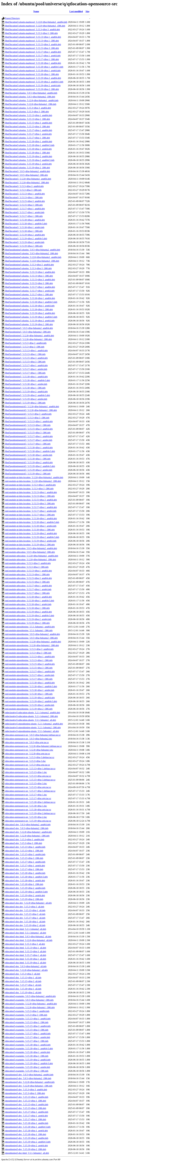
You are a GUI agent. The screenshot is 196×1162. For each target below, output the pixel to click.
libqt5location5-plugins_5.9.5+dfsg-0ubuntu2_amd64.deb (31, 93)
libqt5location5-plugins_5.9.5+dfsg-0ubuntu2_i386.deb (30, 96)
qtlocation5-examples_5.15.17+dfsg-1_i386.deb (26, 1041)
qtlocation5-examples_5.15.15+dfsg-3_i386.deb (26, 1030)
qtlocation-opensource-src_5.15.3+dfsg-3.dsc (25, 761)
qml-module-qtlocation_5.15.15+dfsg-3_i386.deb (27, 582)
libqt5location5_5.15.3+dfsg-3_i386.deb (23, 190)
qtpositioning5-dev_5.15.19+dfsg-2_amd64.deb (26, 1138)
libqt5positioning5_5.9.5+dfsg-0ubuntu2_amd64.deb (29, 328)
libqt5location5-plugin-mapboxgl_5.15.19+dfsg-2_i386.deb (32, 89)
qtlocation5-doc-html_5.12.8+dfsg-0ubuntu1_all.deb (28, 940)
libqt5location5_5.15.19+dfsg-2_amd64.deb (25, 235)
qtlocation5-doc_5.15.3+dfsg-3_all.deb (22, 974)
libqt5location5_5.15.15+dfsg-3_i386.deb (24, 205)
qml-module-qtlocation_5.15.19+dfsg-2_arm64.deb (28, 619)
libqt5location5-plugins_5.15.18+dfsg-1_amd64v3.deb (29, 145)
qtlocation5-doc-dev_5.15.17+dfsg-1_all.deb (25, 918)
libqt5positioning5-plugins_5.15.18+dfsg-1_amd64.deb (30, 298)
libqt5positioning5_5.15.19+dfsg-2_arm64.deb (26, 399)
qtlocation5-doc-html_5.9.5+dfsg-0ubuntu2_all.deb (28, 936)
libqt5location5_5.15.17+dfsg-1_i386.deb (24, 216)
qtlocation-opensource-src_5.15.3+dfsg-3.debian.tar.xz (29, 757)
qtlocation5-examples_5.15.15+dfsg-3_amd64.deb (28, 1026)
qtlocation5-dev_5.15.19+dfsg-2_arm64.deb (25, 895)
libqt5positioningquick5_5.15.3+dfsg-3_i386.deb (27, 417)
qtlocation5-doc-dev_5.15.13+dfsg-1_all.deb (25, 910)
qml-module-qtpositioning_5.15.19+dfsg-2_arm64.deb (29, 705)
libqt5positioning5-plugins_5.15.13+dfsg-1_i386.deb (29, 276)
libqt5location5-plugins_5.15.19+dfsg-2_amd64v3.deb (29, 160)
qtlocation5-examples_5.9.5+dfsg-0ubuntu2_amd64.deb (30, 996)
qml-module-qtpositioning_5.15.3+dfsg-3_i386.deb (28, 653)
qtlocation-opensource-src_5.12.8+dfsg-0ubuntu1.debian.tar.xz (33, 746)
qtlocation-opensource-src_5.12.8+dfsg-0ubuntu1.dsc (29, 750)
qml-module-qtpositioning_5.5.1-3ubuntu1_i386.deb (29, 630)
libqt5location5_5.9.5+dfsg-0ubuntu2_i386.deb (26, 175)
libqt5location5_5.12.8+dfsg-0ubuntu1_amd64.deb (28, 179)
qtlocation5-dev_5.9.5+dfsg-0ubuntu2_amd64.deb (28, 824)
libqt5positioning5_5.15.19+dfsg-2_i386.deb (25, 403)
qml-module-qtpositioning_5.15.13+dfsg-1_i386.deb (29, 660)
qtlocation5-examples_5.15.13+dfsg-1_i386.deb (26, 1022)
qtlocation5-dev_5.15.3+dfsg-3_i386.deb (23, 843)
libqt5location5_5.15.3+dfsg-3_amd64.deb (24, 186)
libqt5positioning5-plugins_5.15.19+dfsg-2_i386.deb (29, 324)
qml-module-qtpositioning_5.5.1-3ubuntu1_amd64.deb (30, 627)
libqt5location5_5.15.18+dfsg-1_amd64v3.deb (26, 223)
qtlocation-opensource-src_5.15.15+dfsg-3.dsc (26, 783)
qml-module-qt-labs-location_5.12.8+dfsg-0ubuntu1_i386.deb (33, 481)
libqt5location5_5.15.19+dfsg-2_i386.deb (24, 246)
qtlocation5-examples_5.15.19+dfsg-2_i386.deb (26, 1071)
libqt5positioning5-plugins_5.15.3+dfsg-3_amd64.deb (29, 264)
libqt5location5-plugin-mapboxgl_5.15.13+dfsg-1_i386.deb (32, 40)
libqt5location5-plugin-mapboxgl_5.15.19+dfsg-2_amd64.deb (33, 78)
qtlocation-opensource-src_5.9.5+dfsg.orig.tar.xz (27, 742)
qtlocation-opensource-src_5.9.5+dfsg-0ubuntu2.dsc (28, 738)
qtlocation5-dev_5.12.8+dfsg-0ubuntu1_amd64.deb (28, 832)
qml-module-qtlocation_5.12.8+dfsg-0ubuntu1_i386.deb (30, 559)
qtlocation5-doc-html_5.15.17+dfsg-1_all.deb (25, 955)
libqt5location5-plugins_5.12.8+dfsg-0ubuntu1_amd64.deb (31, 100)
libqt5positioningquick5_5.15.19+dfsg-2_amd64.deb (29, 462)
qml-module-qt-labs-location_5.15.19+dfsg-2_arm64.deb (30, 541)
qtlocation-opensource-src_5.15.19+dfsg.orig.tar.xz (28, 821)
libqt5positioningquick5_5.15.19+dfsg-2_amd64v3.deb (30, 466)
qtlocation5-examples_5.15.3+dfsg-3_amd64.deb (27, 1011)
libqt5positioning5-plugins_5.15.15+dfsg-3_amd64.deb (30, 279)
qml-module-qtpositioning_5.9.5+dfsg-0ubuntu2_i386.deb (31, 638)
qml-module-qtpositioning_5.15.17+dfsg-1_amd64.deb (30, 671)
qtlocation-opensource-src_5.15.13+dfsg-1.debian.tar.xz (30, 768)
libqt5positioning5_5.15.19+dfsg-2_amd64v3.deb (27, 395)
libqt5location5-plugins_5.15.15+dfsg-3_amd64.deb (28, 123)
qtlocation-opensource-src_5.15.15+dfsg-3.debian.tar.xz (30, 780)
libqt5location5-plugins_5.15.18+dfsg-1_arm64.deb (28, 149)
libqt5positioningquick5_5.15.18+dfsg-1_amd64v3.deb (30, 451)
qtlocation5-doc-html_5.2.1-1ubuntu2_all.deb (25, 929)
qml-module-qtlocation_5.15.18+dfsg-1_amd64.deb (28, 597)
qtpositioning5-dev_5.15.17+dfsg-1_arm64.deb (26, 1115)
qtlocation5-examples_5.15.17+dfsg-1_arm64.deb (27, 1037)
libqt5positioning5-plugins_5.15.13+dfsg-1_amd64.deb (30, 272)
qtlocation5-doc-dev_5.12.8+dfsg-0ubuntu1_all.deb (28, 903)
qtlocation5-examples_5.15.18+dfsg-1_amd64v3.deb (29, 1048)
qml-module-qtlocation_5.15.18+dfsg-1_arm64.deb (28, 604)
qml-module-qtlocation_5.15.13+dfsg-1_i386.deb (27, 574)
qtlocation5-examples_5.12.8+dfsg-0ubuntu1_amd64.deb (31, 1004)
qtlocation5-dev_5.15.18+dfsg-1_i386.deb (24, 884)
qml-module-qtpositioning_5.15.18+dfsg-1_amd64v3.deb (31, 686)
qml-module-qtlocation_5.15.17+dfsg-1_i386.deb (27, 593)
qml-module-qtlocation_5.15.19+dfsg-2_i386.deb (27, 623)
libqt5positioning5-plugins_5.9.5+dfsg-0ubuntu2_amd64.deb (32, 250)
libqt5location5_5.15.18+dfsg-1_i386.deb (24, 231)
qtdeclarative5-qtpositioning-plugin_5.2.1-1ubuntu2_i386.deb (33, 727)
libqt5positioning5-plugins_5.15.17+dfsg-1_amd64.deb (30, 287)
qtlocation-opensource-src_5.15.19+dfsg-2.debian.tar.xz (30, 813)
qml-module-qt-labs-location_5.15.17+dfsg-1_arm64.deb (30, 511)
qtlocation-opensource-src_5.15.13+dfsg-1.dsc (26, 772)
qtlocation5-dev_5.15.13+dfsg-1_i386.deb (24, 850)
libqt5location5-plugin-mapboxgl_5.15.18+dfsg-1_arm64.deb (33, 70)
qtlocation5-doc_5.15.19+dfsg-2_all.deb (23, 992)
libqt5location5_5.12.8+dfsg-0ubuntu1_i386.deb (27, 182)
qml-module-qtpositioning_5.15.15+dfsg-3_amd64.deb (30, 664)
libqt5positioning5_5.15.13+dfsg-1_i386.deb (25, 354)
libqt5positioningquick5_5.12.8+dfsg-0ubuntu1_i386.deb (31, 410)
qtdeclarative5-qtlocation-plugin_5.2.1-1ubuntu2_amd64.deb (32, 712)
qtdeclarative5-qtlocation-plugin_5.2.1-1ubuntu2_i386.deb (31, 716)
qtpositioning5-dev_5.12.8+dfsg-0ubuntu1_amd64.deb (30, 1082)
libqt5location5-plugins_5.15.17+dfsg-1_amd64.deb (28, 130)
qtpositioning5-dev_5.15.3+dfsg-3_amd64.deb (26, 1089)
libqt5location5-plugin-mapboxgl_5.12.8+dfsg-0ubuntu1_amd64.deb (36, 22)
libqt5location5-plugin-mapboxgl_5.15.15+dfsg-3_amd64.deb (33, 44)
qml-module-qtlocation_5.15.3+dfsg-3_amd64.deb (28, 563)
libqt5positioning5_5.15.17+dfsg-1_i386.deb (25, 373)
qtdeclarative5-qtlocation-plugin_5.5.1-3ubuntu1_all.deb (30, 720)
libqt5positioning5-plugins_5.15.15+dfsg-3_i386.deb (29, 283)
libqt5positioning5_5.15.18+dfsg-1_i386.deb (25, 388)
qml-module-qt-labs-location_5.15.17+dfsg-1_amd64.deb (31, 507)
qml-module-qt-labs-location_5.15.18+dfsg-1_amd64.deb (31, 518)
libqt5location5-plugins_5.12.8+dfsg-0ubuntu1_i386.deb (30, 104)
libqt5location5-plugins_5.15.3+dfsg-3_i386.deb (27, 111)
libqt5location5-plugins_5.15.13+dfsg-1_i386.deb (27, 119)
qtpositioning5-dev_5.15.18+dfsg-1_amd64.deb (26, 1123)
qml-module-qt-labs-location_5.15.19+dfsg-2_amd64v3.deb (32, 537)
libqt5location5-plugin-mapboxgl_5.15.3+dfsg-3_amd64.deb (32, 29)
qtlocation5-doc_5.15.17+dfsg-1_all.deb (23, 985)
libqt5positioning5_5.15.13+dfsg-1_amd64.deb (26, 350)
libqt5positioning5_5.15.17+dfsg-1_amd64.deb (26, 365)
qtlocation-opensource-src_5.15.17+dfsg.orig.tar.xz (28, 798)
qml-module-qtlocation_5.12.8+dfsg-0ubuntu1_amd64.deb (31, 556)
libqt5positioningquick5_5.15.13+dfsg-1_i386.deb (28, 425)
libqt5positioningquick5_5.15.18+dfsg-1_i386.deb (28, 459)
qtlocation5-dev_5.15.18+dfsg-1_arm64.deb (25, 880)
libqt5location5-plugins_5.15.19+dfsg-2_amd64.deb (28, 156)
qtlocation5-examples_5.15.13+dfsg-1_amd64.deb (28, 1018)
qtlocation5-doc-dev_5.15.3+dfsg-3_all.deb (24, 906)
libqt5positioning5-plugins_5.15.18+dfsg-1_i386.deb (29, 309)
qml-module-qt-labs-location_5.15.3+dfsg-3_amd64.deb (30, 485)
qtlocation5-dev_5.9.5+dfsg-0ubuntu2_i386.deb (26, 828)
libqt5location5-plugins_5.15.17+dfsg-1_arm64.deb (28, 134)
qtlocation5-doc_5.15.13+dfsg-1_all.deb (23, 977)
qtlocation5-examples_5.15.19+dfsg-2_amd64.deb (28, 1059)
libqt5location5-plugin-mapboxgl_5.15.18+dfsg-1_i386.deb (32, 74)
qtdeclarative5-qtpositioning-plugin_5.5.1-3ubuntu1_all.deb (32, 731)
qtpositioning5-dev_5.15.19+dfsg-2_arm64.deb (26, 1145)
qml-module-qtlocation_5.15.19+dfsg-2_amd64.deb (28, 612)
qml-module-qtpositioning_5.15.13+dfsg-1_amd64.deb (30, 656)
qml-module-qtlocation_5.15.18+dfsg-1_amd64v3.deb (29, 600)
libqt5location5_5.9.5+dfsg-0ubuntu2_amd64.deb (27, 171)
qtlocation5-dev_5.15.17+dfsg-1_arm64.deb (25, 865)
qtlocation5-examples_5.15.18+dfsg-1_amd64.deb (28, 1045)
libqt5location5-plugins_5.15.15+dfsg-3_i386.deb (27, 126)
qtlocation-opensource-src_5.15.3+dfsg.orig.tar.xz (27, 765)
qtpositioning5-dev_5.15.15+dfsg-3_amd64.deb (26, 1104)
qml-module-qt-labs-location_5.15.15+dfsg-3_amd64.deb (31, 500)
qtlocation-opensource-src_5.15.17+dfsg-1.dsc (26, 794)
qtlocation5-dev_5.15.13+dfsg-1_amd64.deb (25, 847)
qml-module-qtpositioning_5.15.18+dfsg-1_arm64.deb (29, 690)
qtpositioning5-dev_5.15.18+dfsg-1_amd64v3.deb (28, 1127)
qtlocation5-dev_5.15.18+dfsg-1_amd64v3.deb (26, 877)
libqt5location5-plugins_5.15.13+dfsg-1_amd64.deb (28, 115)
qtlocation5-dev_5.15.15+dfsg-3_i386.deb (24, 858)
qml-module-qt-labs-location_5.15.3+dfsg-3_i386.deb (29, 488)
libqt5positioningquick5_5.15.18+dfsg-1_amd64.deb (29, 447)
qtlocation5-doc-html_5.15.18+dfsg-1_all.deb (25, 959)
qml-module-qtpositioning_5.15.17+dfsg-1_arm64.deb (29, 675)
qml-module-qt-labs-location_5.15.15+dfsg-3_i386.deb (30, 503)
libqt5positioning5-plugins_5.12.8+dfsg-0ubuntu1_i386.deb (32, 261)
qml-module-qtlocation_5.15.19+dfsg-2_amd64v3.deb (29, 615)
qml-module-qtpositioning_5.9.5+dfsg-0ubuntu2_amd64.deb (32, 634)
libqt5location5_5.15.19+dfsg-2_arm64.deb (24, 242)
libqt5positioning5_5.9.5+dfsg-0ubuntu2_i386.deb (28, 332)
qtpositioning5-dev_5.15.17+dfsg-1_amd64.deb (26, 1112)
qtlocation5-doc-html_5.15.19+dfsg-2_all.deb (25, 962)
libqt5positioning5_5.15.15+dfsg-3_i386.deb (25, 361)
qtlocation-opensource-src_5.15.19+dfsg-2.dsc (26, 817)
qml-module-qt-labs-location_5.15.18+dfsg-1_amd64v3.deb (32, 522)
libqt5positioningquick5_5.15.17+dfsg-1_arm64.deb (28, 440)
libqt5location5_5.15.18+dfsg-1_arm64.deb (24, 227)
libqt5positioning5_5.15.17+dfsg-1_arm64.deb (26, 369)
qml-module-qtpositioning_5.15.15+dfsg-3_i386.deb (29, 668)
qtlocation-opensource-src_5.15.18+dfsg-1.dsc (26, 806)
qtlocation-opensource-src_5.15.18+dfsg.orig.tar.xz (28, 809)
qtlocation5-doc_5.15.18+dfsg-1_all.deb (23, 989)
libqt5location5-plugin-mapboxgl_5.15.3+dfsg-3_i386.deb (31, 33)
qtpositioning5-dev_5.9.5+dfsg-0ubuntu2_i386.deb (28, 1078)
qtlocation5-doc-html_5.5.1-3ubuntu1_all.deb (25, 933)
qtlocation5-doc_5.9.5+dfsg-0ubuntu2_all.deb (25, 966)
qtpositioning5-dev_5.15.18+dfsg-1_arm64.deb (26, 1130)
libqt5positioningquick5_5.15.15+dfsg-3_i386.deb (28, 432)
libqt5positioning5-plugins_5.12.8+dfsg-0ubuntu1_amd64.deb (33, 257)
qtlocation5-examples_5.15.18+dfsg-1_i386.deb (26, 1056)
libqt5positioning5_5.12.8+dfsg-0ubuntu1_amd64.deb (29, 335)
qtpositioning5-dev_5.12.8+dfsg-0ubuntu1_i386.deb (28, 1086)
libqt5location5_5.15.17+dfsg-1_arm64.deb (24, 212)
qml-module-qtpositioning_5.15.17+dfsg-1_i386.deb (29, 679)
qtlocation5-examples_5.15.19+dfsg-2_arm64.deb (27, 1067)
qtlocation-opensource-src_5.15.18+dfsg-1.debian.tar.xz (30, 802)
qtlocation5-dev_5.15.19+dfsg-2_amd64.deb (25, 888)
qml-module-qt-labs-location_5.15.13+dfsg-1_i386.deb (30, 496)
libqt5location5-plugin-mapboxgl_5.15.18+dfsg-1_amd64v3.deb (34, 67)
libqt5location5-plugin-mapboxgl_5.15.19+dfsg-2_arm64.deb (33, 85)
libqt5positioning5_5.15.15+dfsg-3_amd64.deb (26, 358)
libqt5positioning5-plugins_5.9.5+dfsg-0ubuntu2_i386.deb (31, 253)
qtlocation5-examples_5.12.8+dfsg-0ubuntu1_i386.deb (30, 1007)
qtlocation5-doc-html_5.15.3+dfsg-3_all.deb (25, 944)
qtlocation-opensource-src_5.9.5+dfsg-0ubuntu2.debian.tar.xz (33, 735)
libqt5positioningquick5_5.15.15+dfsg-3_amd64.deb (29, 429)
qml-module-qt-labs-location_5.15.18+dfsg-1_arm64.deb (30, 526)
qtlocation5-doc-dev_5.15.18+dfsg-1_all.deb (25, 921)
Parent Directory (12, 18)
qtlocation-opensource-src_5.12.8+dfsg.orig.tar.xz (27, 753)
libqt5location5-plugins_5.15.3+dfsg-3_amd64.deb (28, 108)
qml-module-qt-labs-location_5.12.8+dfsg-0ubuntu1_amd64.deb (34, 477)
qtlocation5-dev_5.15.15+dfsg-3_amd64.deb (25, 854)
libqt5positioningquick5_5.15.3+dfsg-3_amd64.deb (28, 414)
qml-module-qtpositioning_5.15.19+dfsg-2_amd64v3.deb (31, 701)
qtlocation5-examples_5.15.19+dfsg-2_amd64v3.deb (29, 1063)
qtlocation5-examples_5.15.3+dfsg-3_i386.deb (26, 1015)
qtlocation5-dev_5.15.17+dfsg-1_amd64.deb (25, 862)
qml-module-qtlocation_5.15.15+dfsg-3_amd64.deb (28, 578)
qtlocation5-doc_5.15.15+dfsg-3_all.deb (23, 981)
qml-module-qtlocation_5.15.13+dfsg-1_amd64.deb (28, 571)
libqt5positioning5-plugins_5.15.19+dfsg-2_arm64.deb (30, 320)
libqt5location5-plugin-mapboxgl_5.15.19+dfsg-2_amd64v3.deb (34, 82)
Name (36, 11)
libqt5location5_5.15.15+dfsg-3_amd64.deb (25, 201)
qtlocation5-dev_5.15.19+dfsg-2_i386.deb (24, 899)
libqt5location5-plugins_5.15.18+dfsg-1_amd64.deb (28, 141)
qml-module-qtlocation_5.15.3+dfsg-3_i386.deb (26, 567)
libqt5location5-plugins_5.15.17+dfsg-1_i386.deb (27, 138)
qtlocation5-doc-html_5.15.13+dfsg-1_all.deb (25, 948)
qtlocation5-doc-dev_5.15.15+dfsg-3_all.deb (25, 914)
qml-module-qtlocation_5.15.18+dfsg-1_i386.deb (27, 608)
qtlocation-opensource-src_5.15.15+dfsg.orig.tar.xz (28, 787)
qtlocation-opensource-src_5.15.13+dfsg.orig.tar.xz (28, 776)
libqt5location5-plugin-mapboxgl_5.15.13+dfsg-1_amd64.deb (33, 37)
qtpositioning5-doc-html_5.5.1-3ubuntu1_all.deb (27, 1153)
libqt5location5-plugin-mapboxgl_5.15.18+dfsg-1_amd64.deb (33, 63)
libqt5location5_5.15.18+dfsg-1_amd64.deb (25, 220)
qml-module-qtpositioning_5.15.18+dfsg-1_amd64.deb (30, 682)
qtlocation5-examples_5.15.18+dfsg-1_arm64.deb (27, 1052)
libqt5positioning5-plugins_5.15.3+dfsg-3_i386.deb (28, 268)
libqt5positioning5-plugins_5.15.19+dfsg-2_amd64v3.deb (31, 317)
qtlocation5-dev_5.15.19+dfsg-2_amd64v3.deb (26, 892)
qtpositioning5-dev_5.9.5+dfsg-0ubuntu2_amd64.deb (29, 1074)
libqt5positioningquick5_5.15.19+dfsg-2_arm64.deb (28, 470)
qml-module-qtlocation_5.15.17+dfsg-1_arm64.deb (28, 589)
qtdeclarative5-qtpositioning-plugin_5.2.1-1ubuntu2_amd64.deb (34, 724)
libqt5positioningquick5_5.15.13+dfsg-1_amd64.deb (29, 421)
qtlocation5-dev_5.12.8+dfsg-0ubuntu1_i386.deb (27, 836)
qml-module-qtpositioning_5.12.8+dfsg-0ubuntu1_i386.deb (32, 645)
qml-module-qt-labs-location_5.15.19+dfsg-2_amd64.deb (31, 533)
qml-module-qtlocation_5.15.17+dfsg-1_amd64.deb (28, 585)
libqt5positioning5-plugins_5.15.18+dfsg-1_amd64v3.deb (31, 302)
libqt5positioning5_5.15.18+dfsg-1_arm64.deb (26, 384)
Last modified (76, 11)
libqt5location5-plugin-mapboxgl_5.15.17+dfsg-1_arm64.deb (33, 55)
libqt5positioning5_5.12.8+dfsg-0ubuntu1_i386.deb (28, 339)
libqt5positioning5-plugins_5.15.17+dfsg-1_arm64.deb (30, 291)
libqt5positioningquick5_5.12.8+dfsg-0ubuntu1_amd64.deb (32, 406)
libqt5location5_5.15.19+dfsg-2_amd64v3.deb (26, 238)
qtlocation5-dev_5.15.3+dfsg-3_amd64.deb (24, 839)
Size (87, 11)
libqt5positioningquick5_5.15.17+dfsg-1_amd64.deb (29, 436)
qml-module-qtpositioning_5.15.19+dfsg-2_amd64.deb (30, 697)
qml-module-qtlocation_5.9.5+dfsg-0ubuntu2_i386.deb (30, 552)
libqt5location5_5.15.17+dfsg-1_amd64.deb (25, 208)
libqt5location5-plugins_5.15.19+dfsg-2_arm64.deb (28, 164)
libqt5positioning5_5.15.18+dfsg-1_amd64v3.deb (27, 380)
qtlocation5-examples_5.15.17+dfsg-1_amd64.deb (28, 1033)
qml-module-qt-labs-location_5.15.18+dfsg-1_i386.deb (30, 529)
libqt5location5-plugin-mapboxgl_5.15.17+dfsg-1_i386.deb (32, 59)
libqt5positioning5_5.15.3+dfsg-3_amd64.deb (25, 343)
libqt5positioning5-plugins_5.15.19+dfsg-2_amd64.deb (30, 313)
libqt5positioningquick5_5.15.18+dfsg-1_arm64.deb (28, 455)
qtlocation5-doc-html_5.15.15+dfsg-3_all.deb (25, 951)
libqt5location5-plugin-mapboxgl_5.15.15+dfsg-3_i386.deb (32, 48)
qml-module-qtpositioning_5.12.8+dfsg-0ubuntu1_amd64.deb (33, 641)
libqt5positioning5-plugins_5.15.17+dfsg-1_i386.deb (29, 294)
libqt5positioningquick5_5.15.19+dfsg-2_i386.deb (28, 473)
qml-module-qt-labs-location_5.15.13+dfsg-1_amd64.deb (31, 492)
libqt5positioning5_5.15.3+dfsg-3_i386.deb (24, 347)
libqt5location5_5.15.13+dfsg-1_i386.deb (24, 197)
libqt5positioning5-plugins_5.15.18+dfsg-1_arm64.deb (30, 305)
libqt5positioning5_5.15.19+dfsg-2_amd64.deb (26, 391)
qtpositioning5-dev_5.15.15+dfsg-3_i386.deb (25, 1108)
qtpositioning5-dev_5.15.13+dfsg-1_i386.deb (25, 1101)
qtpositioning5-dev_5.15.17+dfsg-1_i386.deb (25, 1119)
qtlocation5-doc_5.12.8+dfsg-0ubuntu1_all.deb (26, 970)
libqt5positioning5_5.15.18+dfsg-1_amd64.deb (26, 376)
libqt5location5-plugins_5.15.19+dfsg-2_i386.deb (27, 167)
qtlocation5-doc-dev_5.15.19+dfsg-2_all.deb (25, 925)
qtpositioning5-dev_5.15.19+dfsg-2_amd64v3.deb (28, 1142)
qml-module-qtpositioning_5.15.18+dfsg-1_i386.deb (29, 694)
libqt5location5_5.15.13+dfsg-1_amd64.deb (25, 194)
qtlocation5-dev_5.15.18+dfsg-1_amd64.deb (25, 873)
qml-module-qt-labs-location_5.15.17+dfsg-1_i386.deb (30, 515)
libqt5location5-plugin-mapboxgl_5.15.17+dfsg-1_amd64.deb (33, 52)
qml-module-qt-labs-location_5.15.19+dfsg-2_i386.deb (30, 544)
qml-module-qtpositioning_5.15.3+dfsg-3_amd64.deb (29, 649)
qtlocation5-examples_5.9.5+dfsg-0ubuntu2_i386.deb (29, 1000)
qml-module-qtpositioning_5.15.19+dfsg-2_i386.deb (29, 709)
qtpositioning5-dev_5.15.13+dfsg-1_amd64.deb (26, 1097)
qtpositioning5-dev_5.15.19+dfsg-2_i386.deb (25, 1149)
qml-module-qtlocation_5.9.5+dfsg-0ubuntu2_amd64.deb (31, 548)
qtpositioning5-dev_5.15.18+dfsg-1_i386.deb (25, 1134)
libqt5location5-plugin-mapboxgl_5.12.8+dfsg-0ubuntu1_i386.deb (35, 26)
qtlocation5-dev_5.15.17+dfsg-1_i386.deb (24, 869)
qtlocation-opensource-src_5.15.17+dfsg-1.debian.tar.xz (30, 791)
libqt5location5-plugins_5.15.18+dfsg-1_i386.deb (27, 152)
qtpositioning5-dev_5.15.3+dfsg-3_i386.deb (25, 1093)
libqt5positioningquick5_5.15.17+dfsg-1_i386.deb (28, 444)
